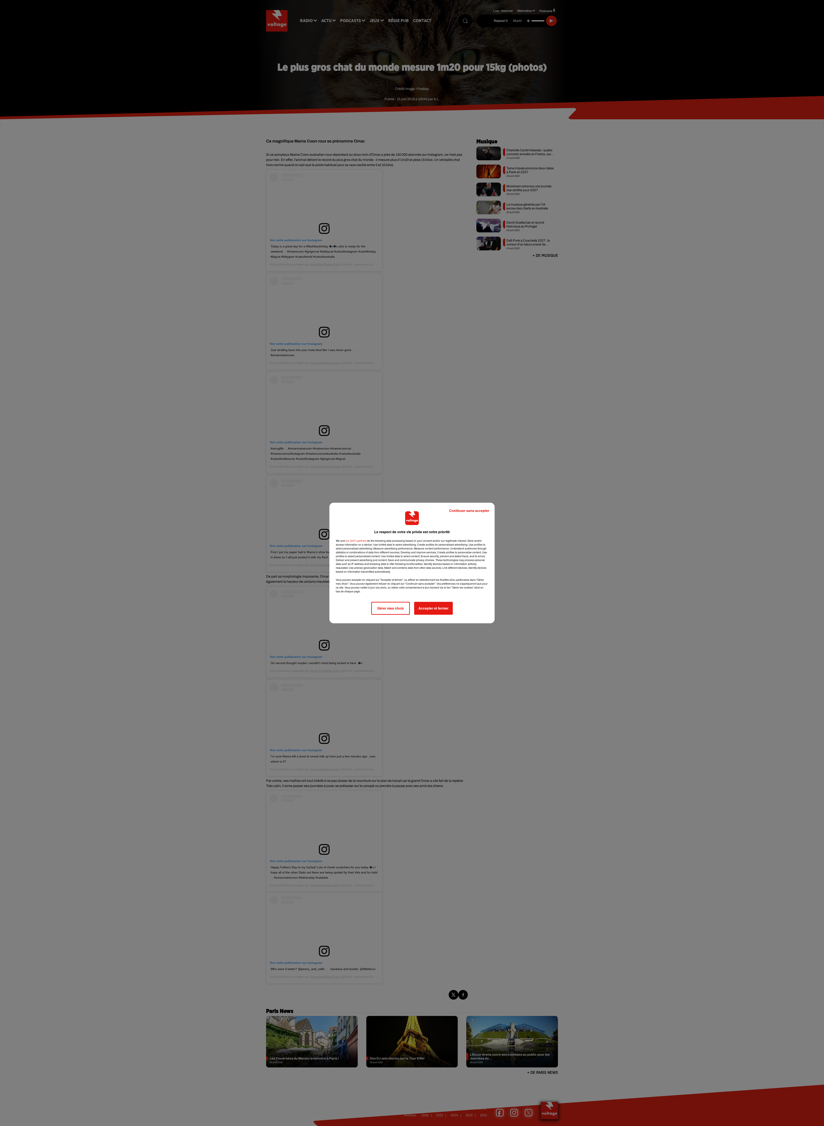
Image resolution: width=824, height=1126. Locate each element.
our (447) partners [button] (356, 540)
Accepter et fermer (433, 608)
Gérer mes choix (390, 608)
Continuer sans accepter (469, 510)
